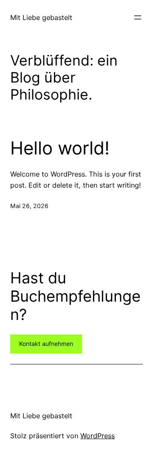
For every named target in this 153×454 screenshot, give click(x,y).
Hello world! (60, 148)
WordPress (97, 435)
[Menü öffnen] (138, 17)
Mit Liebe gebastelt (41, 17)
